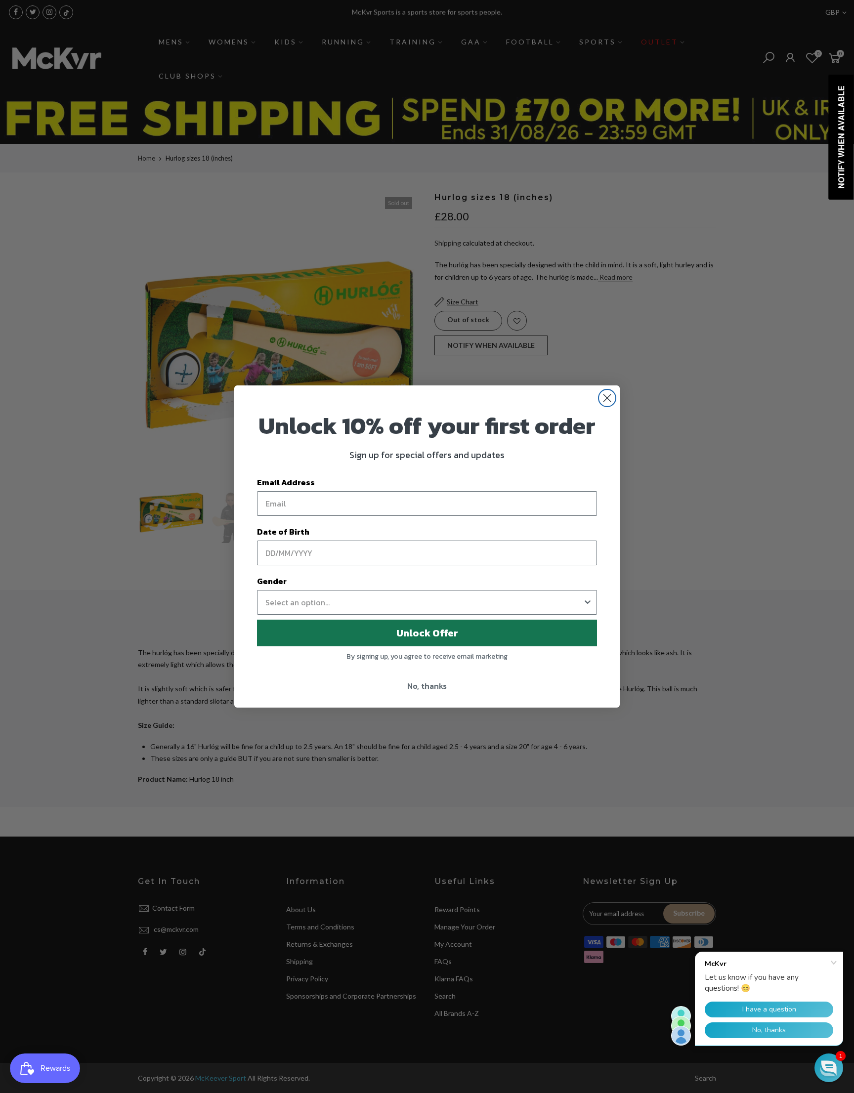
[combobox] (424, 602)
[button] (828, 1067)
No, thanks (427, 686)
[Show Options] (588, 602)
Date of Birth (283, 532)
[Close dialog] (607, 398)
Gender (272, 581)
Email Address (286, 482)
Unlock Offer (427, 633)
